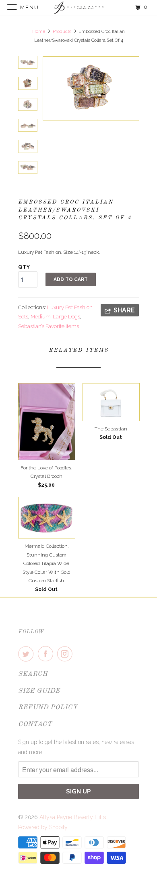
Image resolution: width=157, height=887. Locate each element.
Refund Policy (48, 707)
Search (33, 674)
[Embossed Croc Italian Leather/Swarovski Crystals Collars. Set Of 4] (90, 88)
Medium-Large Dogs (55, 317)
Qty (24, 267)
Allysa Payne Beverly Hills (73, 817)
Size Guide (39, 691)
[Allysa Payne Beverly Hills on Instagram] (66, 653)
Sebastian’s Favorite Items (48, 326)
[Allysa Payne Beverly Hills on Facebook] (47, 653)
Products (62, 31)
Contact (35, 724)
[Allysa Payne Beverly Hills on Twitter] (27, 653)
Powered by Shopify (43, 827)
